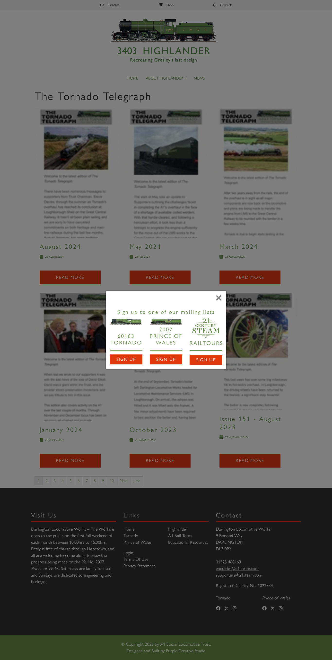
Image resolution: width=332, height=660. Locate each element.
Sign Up (126, 359)
